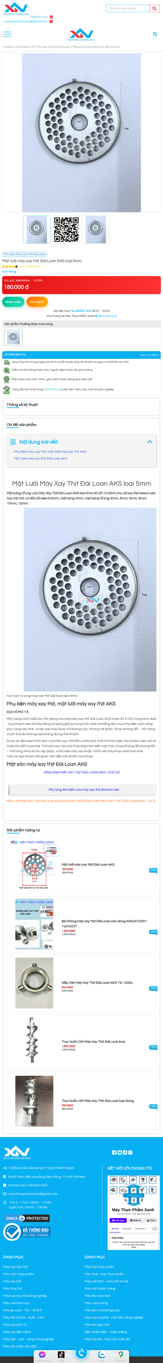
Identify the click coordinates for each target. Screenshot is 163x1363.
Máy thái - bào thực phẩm (104, 1274)
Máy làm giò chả (97, 1324)
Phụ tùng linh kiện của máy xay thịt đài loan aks (83, 789)
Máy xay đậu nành (17, 1332)
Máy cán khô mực (16, 1303)
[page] (114, 1152)
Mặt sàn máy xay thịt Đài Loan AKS (40, 458)
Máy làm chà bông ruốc (102, 1310)
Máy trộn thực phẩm (18, 1274)
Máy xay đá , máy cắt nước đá (107, 1339)
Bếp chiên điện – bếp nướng (106, 1332)
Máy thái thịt (12, 1288)
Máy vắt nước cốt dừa (20, 1346)
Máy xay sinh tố (15, 1324)
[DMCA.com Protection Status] (27, 1218)
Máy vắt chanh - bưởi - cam (23, 1317)
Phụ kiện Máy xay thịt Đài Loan (54, 47)
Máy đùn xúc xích (98, 1295)
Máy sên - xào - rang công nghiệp (28, 1339)
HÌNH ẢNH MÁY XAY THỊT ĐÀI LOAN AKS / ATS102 (81, 772)
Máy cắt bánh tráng (100, 1288)
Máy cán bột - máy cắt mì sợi (106, 1281)
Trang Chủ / (9, 47)
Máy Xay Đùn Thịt (25, 47)
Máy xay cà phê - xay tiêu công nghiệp (114, 1317)
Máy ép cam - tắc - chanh (22, 1310)
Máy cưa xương (96, 1303)
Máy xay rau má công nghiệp (25, 1295)
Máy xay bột (12, 1281)
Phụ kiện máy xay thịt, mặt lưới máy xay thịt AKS (50, 451)
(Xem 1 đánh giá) (29, 266)
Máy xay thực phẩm (100, 1267)
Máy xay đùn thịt (15, 1267)
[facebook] (134, 1212)
